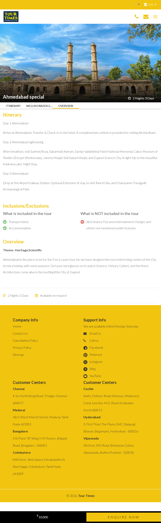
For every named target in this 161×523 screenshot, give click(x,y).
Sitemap (18, 354)
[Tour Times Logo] (11, 16)
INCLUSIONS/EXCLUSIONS (39, 105)
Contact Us (20, 333)
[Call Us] (137, 16)
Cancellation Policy (25, 340)
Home (17, 326)
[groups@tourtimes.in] (145, 16)
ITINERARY (13, 105)
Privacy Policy (22, 347)
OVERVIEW (65, 105)
